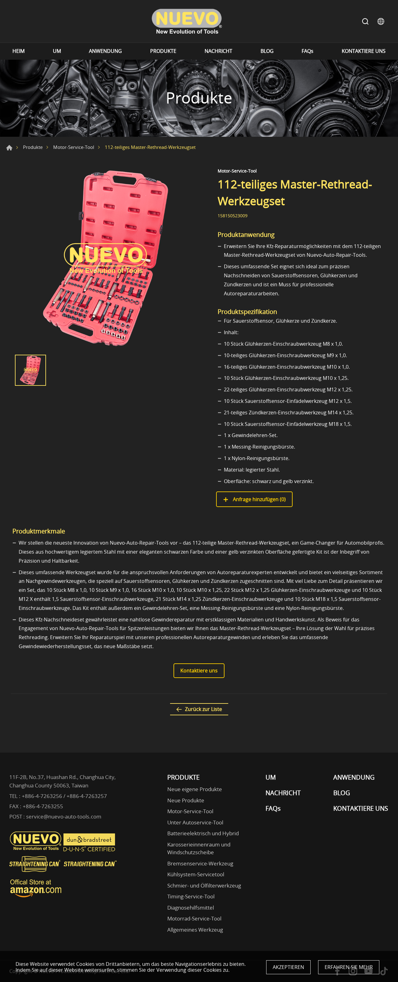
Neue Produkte (185, 800)
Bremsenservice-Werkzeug (200, 863)
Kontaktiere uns (199, 670)
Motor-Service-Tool (73, 147)
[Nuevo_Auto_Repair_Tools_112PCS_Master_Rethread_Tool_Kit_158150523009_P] (105, 258)
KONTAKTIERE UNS (364, 51)
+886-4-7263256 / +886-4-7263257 (64, 796)
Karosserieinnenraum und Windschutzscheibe (198, 848)
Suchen (365, 21)
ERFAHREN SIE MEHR (349, 967)
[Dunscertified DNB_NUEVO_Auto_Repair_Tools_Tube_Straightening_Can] (89, 849)
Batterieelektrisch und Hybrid (203, 833)
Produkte (33, 147)
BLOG (267, 51)
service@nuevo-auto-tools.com (63, 816)
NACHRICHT (218, 51)
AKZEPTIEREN (288, 967)
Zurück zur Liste (203, 709)
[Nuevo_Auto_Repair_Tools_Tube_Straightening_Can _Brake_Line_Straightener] (63, 874)
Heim (9, 148)
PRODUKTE (163, 51)
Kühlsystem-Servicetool (195, 874)
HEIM (18, 51)
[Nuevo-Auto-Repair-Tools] (186, 21)
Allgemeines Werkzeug (195, 929)
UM (57, 51)
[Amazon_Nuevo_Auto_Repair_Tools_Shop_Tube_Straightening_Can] (35, 897)
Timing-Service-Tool (191, 896)
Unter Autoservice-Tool (195, 822)
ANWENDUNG (105, 51)
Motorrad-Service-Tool (194, 918)
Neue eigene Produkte (194, 789)
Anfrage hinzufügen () (259, 499)
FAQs (307, 51)
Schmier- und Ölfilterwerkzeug (204, 885)
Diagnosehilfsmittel (190, 907)
